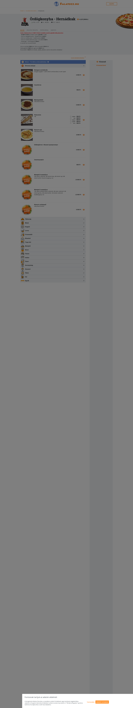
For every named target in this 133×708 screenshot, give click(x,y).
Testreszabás (91, 702)
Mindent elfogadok (102, 702)
